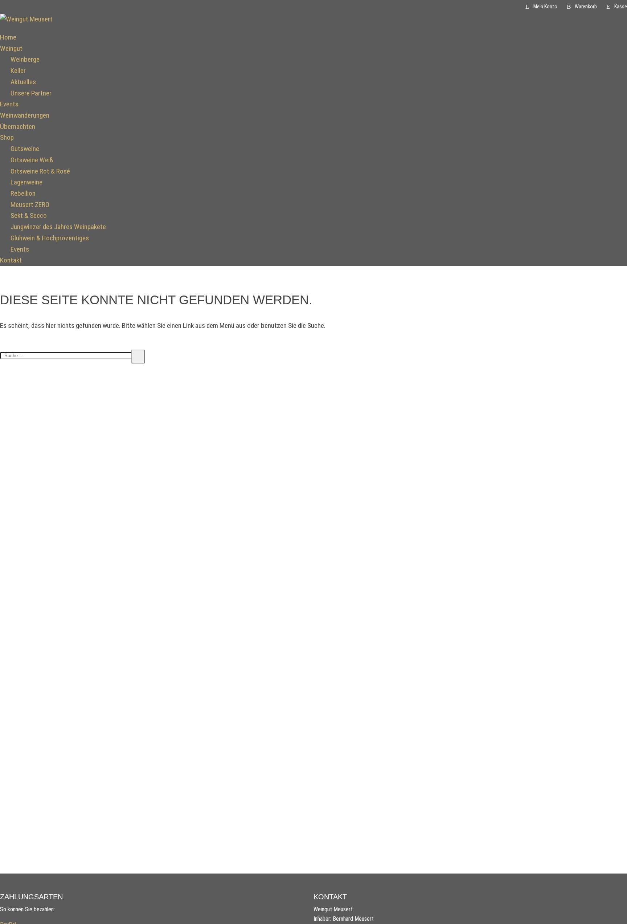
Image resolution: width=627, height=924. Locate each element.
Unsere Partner (31, 93)
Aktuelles (23, 82)
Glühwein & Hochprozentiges (50, 238)
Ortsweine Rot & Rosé (40, 171)
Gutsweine (25, 148)
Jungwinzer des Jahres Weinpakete (58, 227)
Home (8, 37)
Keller (18, 70)
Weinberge (25, 59)
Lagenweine (26, 182)
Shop (7, 137)
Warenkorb (586, 7)
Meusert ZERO (30, 204)
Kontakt (11, 260)
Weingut (11, 48)
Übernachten (17, 126)
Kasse (620, 7)
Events (9, 104)
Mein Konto (545, 7)
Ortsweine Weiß (32, 160)
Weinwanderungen (24, 115)
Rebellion (23, 193)
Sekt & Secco (29, 215)
